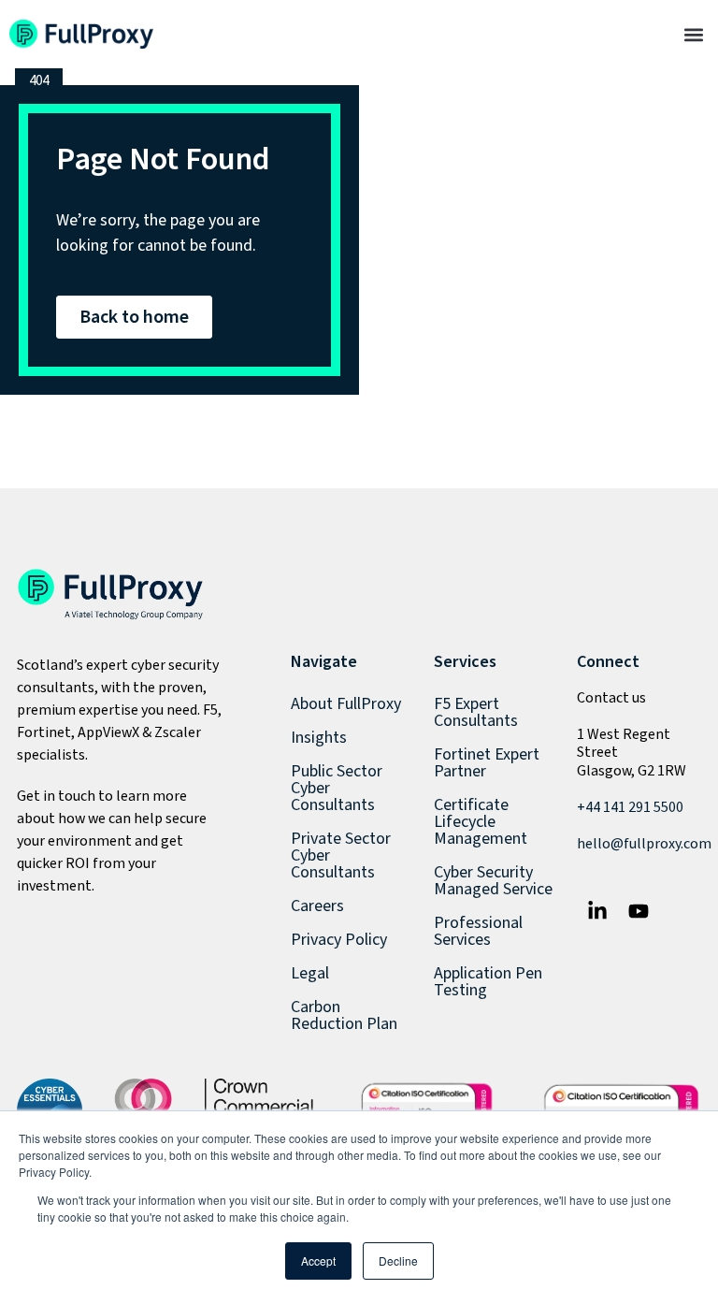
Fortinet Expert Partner (486, 763)
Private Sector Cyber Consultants (341, 855)
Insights (319, 737)
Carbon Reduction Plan (344, 1015)
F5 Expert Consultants (476, 712)
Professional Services (478, 931)
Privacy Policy (339, 939)
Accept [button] (318, 1260)
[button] (693, 34)
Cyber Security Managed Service (493, 881)
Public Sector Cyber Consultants (336, 788)
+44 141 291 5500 (630, 807)
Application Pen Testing (488, 982)
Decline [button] (398, 1260)
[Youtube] (638, 911)
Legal (310, 973)
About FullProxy (346, 704)
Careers (317, 906)
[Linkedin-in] (597, 911)
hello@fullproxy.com (644, 843)
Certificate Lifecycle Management (480, 821)
